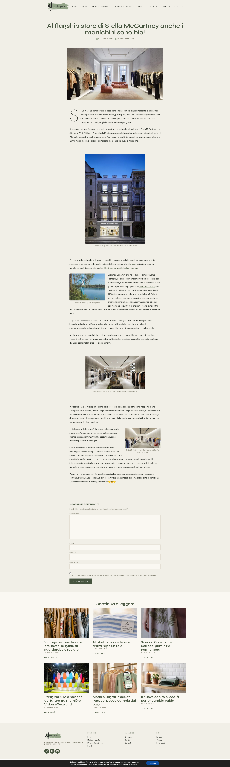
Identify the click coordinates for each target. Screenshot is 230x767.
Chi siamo (153, 7)
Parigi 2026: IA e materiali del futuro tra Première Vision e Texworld (64, 700)
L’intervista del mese (123, 7)
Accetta (153, 763)
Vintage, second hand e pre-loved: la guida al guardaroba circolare (63, 645)
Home (75, 7)
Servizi (166, 7)
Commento (75, 513)
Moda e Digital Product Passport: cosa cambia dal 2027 (114, 700)
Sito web (73, 562)
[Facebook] (52, 751)
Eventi (141, 7)
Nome (72, 543)
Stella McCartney (147, 286)
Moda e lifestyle (100, 7)
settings (134, 764)
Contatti (179, 7)
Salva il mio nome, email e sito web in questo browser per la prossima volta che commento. (113, 576)
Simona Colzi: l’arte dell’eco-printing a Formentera (156, 645)
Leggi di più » (50, 657)
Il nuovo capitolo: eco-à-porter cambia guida (160, 698)
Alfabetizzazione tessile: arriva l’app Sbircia (112, 644)
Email (72, 552)
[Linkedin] (57, 751)
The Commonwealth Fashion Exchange (122, 268)
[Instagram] (46, 751)
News (84, 7)
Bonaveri (133, 264)
